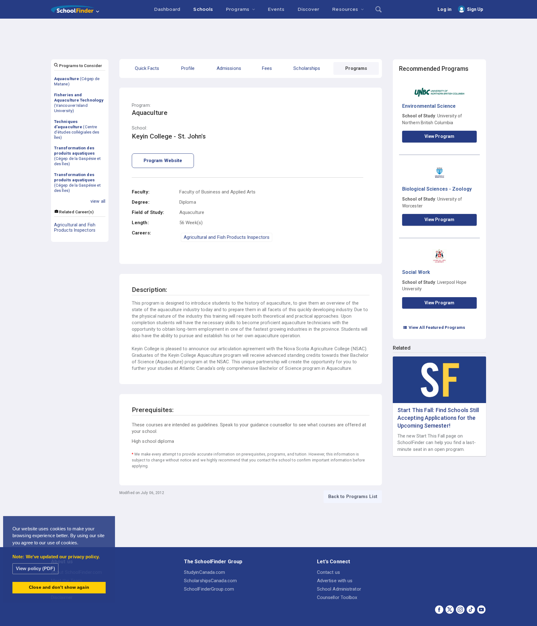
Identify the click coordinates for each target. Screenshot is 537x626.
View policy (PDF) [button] (35, 568)
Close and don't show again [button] (59, 587)
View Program (439, 136)
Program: (141, 105)
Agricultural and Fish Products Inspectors (74, 227)
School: (139, 128)
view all (97, 201)
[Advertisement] (268, 36)
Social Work (416, 272)
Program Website (163, 160)
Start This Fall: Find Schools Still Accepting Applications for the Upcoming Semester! (438, 418)
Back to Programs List (352, 496)
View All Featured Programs (434, 327)
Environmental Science (429, 106)
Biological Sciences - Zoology (437, 189)
